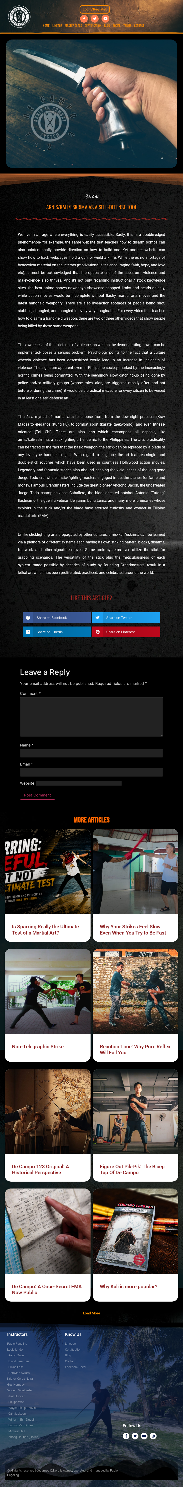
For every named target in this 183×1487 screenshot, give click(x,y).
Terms (127, 26)
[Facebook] (126, 1436)
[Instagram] (153, 1436)
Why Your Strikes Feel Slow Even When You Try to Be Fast (133, 929)
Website (27, 783)
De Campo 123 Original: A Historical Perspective (40, 1169)
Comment (30, 693)
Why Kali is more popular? (128, 1286)
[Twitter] (95, 19)
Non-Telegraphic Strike (38, 1046)
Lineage (57, 26)
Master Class (73, 26)
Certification (93, 26)
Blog (107, 26)
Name (27, 745)
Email (26, 764)
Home (46, 26)
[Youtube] (105, 19)
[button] (57, 617)
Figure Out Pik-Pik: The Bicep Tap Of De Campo (132, 1169)
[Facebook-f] (84, 19)
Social (117, 26)
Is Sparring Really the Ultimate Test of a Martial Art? (45, 929)
